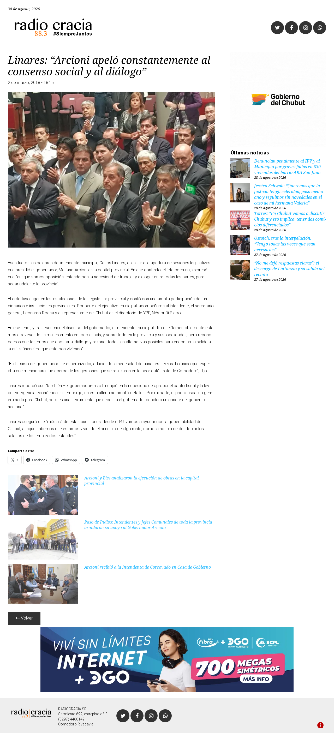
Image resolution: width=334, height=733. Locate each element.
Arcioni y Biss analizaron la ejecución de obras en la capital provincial (141, 480)
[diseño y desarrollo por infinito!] (320, 725)
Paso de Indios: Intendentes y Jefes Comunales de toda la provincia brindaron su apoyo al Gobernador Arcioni (148, 524)
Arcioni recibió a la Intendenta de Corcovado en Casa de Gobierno (147, 567)
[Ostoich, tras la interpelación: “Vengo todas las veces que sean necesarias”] (240, 245)
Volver (26, 618)
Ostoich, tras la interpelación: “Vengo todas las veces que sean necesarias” (284, 244)
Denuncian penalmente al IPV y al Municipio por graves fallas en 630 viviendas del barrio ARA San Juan (287, 166)
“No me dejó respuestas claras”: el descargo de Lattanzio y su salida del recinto (289, 268)
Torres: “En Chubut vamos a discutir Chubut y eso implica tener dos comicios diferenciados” (290, 219)
